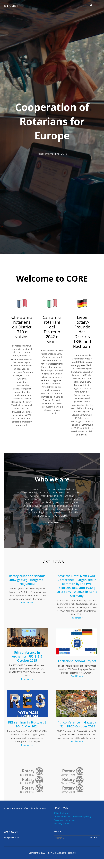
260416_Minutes (61, 813)
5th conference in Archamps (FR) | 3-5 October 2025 (27, 656)
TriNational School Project (77, 661)
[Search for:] (77, 837)
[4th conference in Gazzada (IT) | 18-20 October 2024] (76, 691)
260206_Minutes (61, 823)
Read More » (27, 602)
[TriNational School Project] (76, 630)
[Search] (90, 4)
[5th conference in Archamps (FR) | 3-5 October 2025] (27, 630)
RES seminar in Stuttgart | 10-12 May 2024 (27, 724)
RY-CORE (11, 5)
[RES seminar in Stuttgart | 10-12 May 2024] (27, 691)
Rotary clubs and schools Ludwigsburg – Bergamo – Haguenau (27, 580)
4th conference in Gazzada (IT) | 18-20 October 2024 (77, 724)
